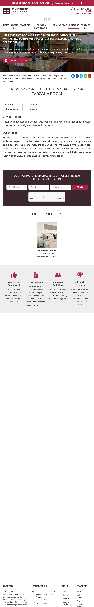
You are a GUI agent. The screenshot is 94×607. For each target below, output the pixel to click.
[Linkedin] (73, 76)
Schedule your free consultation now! (67, 3)
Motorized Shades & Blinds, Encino (18, 78)
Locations (73, 25)
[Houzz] (85, 76)
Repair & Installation (41, 26)
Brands (57, 25)
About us (14, 26)
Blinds (79, 592)
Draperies (80, 601)
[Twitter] (81, 76)
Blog (64, 25)
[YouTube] (49, 19)
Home (6, 25)
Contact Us (85, 26)
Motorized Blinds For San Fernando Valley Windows (43, 75)
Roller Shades (79, 596)
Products (25, 25)
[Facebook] (45, 19)
